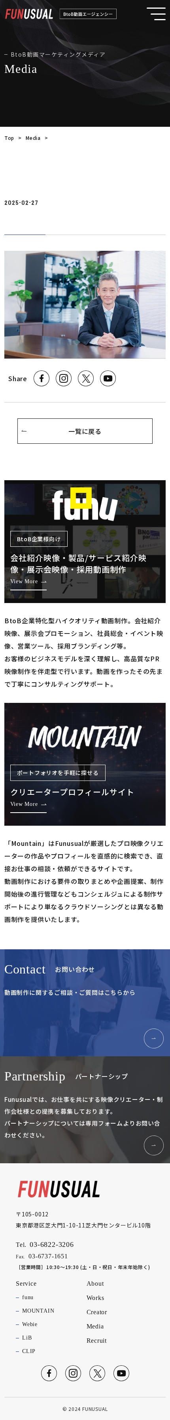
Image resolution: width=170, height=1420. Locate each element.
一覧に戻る (85, 431)
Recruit (97, 1340)
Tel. (45, 1244)
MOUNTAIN (38, 1311)
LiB (27, 1338)
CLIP (29, 1351)
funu (28, 1297)
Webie (30, 1324)
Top (9, 137)
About (95, 1283)
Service (26, 1283)
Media (33, 137)
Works (95, 1297)
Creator (97, 1312)
